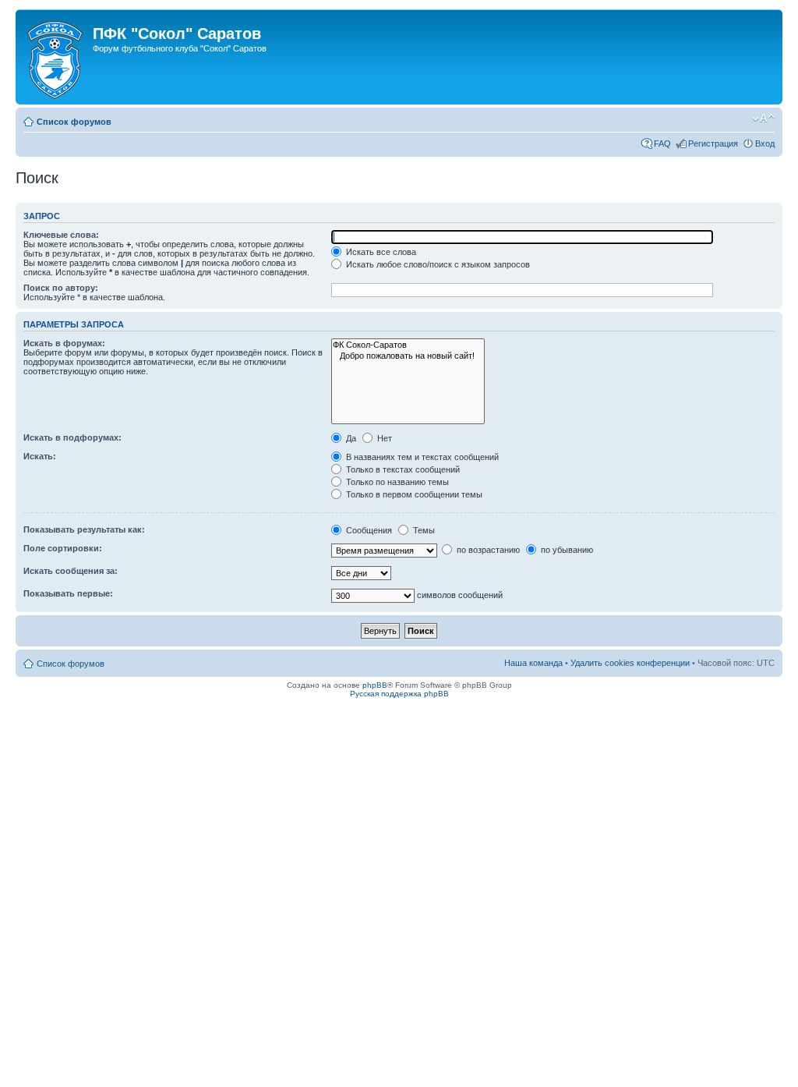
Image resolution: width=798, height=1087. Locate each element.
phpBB (374, 685)
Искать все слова (380, 252)
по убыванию (565, 549)
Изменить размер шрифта (763, 119)
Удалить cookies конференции (630, 662)
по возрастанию (487, 549)
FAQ (662, 143)
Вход (765, 143)
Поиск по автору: (60, 287)
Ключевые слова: (61, 234)
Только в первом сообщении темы (413, 494)
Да (350, 438)
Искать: (39, 456)
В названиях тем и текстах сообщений (421, 457)
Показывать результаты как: (84, 529)
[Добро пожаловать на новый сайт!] (408, 356)
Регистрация (713, 143)
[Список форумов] (56, 57)
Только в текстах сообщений (402, 469)
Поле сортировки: (62, 548)
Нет (383, 438)
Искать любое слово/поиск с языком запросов (437, 264)
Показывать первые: (68, 593)
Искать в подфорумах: (72, 437)
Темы (423, 530)
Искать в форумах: (64, 343)
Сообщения (368, 530)
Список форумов (74, 121)
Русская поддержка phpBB (399, 693)
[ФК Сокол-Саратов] (408, 345)
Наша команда (533, 662)
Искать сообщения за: (70, 570)
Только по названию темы (396, 482)
